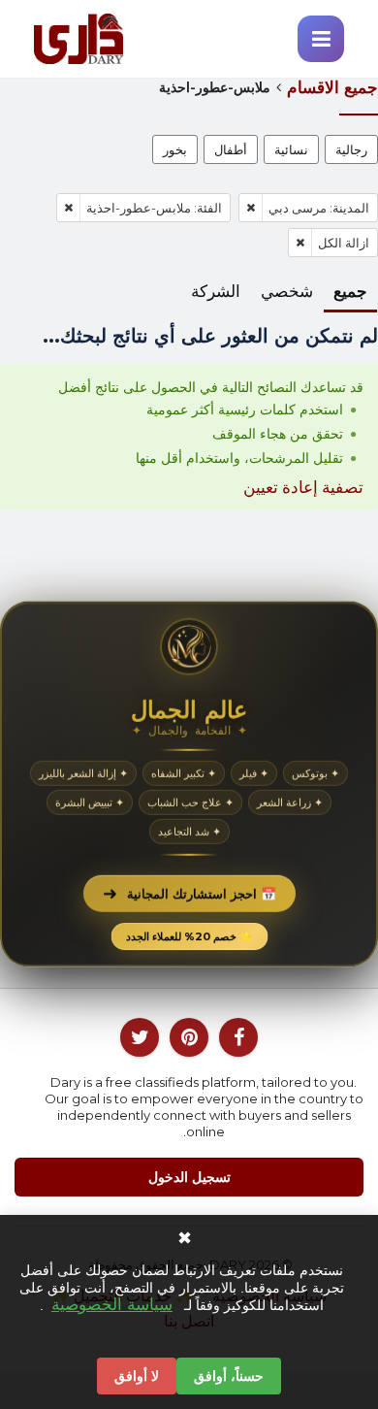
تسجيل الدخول (189, 1177)
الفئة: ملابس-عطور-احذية (154, 207)
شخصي (287, 291)
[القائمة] (321, 39)
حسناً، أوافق (229, 1376)
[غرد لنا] (139, 1037)
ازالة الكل (343, 242)
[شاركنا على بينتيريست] (189, 1037)
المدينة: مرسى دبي (318, 207)
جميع (350, 291)
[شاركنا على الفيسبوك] (238, 1037)
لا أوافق (136, 1376)
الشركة (215, 291)
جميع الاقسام (332, 87)
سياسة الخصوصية (112, 1305)
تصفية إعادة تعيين (303, 487)
